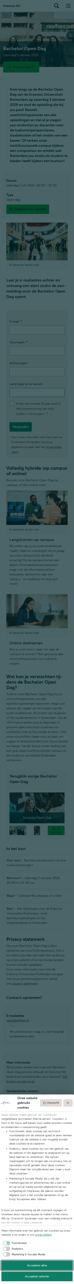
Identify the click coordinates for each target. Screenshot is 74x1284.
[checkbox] (14, 1243)
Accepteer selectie (37, 1276)
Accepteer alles (37, 1265)
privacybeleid (43, 1234)
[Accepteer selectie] (68, 1103)
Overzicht (53, 1102)
